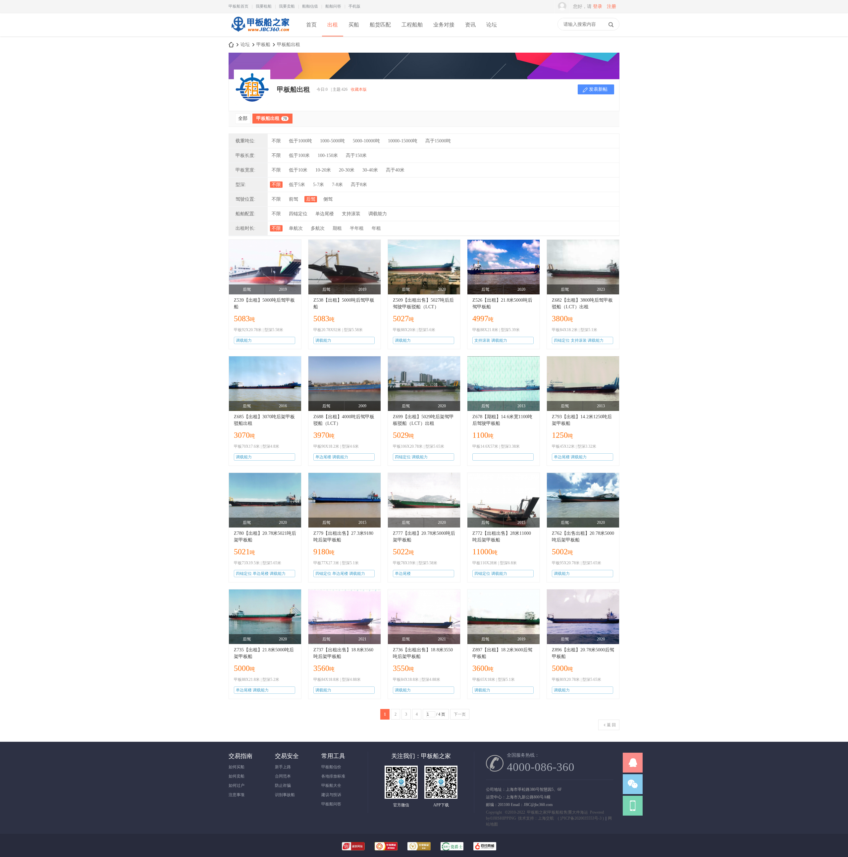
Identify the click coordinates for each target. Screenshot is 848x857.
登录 (597, 6)
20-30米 (346, 170)
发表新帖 (598, 89)
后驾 (310, 199)
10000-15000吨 (402, 140)
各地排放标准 (333, 776)
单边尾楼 (324, 213)
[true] (611, 24)
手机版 (354, 6)
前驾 (293, 199)
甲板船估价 (331, 767)
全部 (242, 118)
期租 (337, 228)
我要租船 (264, 6)
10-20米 (323, 170)
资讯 (470, 24)
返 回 (611, 725)
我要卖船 (287, 6)
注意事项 (236, 794)
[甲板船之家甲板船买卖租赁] (260, 35)
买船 (353, 24)
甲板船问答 (331, 804)
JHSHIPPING (504, 818)
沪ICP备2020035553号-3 (581, 818)
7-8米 (337, 184)
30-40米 (370, 170)
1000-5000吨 (332, 140)
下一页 (460, 714)
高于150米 (356, 155)
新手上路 (283, 767)
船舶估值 (310, 6)
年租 (376, 228)
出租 (332, 24)
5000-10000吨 (366, 140)
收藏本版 (359, 89)
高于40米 (395, 170)
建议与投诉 (331, 794)
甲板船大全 (331, 785)
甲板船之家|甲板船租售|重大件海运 (557, 812)
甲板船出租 (288, 44)
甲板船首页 (238, 6)
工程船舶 (412, 24)
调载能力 (377, 213)
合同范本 (283, 776)
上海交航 (546, 818)
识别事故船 (285, 794)
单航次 (296, 228)
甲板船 (263, 44)
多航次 (318, 228)
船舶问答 (333, 6)
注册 (611, 6)
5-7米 (318, 184)
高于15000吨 (438, 140)
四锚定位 (298, 213)
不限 (276, 140)
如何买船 (236, 767)
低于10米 (298, 170)
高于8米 (359, 184)
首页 (311, 24)
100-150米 (328, 155)
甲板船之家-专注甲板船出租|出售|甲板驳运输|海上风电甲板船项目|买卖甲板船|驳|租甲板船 (231, 44)
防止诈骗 (283, 785)
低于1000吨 (300, 140)
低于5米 (297, 184)
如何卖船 (236, 776)
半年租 (357, 228)
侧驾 (328, 199)
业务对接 (443, 24)
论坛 (491, 24)
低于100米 (299, 155)
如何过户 (236, 785)
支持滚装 (351, 213)
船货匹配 (380, 24)
